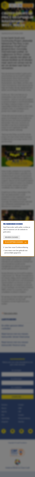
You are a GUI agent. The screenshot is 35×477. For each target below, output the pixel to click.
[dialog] (17, 238)
